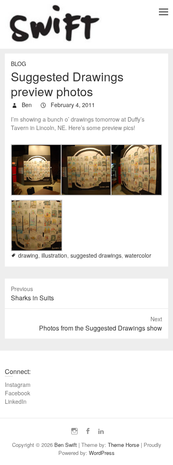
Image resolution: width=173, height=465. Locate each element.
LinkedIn (16, 401)
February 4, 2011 (72, 105)
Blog (18, 64)
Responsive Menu (163, 12)
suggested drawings (96, 255)
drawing (28, 255)
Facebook (17, 393)
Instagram (18, 384)
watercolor (138, 255)
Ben (26, 105)
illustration (54, 255)
